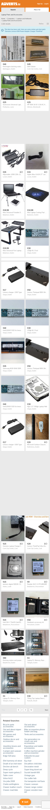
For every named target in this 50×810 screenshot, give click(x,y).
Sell (26, 802)
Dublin (13, 69)
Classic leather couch (12, 787)
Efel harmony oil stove (12, 761)
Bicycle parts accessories (8, 726)
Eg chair (27, 761)
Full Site (4, 807)
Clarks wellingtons (11, 784)
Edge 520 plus (9, 756)
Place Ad (37, 10)
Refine (41, 24)
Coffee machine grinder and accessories (34, 752)
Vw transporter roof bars (34, 781)
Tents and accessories (33, 734)
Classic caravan (31, 784)
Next (46, 710)
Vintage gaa (29, 775)
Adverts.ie (10, 4)
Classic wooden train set (33, 791)
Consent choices (6, 808)
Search (13, 10)
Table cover (8, 775)
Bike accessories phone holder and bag (34, 730)
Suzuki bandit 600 (32, 772)
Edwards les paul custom (31, 757)
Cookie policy (39, 807)
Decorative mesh (31, 767)
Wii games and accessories (9, 735)
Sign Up (39, 4)
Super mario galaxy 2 (12, 772)
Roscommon (39, 586)
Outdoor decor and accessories (11, 740)
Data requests (28, 807)
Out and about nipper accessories (12, 730)
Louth (9, 586)
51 (31, 710)
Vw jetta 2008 (9, 781)
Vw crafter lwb (30, 778)
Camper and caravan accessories (12, 752)
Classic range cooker (33, 787)
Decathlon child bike (33, 764)
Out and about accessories (30, 726)
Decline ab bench (10, 767)
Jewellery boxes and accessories (12, 747)
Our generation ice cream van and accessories (32, 741)
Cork (40, 69)
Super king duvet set (33, 770)
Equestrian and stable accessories (33, 747)
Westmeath (36, 107)
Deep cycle (8, 770)
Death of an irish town (12, 764)
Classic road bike (10, 790)
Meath (35, 701)
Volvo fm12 (8, 778)
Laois (12, 107)
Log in (19, 807)
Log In (46, 4)
